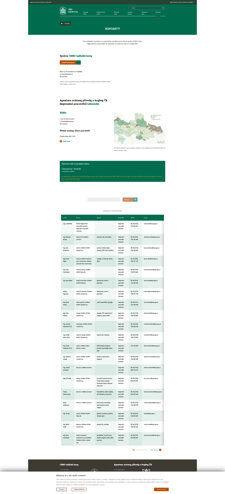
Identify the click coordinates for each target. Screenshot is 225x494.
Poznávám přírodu (119, 469)
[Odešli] (163, 8)
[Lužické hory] (61, 23)
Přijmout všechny (161, 489)
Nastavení (61, 489)
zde (164, 148)
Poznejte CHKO (65, 469)
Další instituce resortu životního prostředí (181, 2)
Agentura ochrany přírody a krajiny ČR (40, 2)
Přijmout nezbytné (79, 489)
